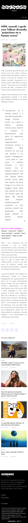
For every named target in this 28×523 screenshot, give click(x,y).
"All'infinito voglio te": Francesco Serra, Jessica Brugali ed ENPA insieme (12, 364)
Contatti (3, 495)
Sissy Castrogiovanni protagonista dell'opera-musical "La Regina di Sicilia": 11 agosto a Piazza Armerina (13, 394)
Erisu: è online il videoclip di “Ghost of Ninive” (12, 453)
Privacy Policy (5, 497)
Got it (19, 521)
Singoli (12, 323)
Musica (4, 323)
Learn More (11, 521)
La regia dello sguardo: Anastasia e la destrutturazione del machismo (12, 424)
